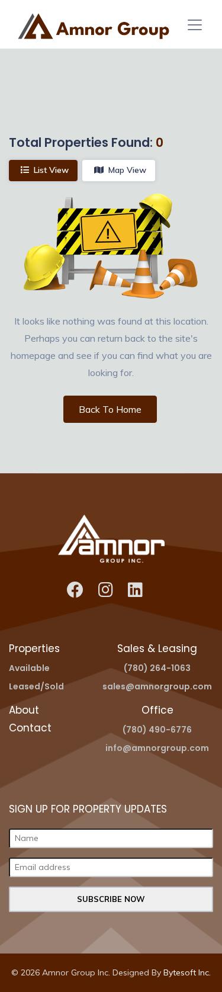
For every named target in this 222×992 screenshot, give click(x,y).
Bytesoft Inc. (187, 972)
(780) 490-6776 (157, 730)
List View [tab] (51, 170)
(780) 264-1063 (157, 668)
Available (29, 668)
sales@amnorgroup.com (157, 686)
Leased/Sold (36, 686)
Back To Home (110, 409)
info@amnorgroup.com (157, 748)
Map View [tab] (127, 170)
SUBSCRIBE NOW (111, 899)
